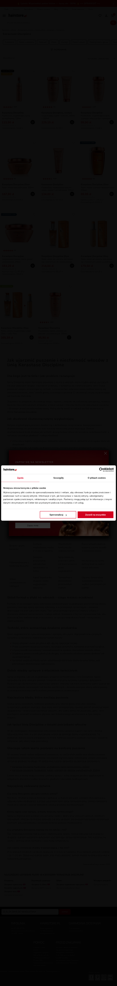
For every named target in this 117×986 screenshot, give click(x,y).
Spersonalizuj (56, 515)
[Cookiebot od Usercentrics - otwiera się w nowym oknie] (101, 469)
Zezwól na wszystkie (95, 515)
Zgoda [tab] (20, 478)
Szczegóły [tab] (58, 478)
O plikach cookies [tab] (97, 478)
